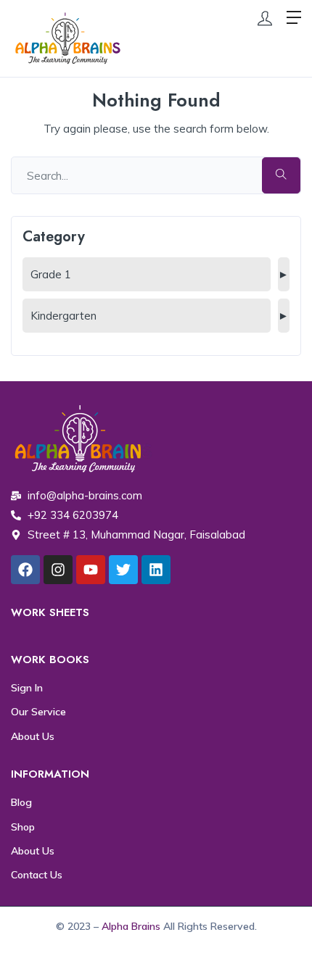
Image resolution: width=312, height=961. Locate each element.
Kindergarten (63, 316)
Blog (21, 802)
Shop (23, 826)
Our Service (38, 711)
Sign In (27, 687)
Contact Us (36, 874)
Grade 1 (50, 274)
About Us (32, 736)
